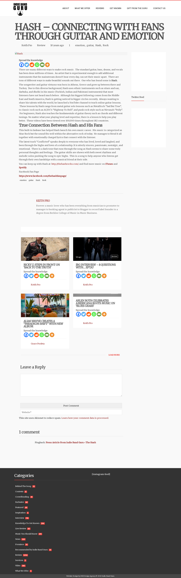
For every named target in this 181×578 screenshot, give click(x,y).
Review (41, 45)
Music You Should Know (26, 534)
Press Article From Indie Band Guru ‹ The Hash (71, 442)
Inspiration (20, 512)
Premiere (19, 544)
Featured (19, 507)
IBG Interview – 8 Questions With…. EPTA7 (96, 266)
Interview (19, 518)
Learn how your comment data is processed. (85, 418)
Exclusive (19, 502)
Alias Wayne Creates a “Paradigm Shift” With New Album (43, 323)
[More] (47, 64)
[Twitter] (26, 64)
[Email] (42, 64)
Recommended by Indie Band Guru (31, 550)
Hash (98, 45)
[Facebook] (21, 64)
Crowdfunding (22, 497)
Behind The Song (23, 486)
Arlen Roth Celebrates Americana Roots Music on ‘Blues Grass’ (95, 303)
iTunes (109, 164)
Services (19, 560)
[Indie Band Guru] (24, 8)
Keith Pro (27, 45)
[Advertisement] (149, 71)
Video (17, 565)
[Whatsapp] (37, 64)
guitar (90, 45)
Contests (19, 491)
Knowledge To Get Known (27, 523)
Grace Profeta (38, 343)
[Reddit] (32, 64)
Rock (106, 45)
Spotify (23, 167)
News (17, 539)
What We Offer (22, 571)
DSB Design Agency (88, 576)
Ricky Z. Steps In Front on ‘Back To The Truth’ (42, 266)
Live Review (20, 528)
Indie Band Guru (108, 576)
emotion (80, 45)
